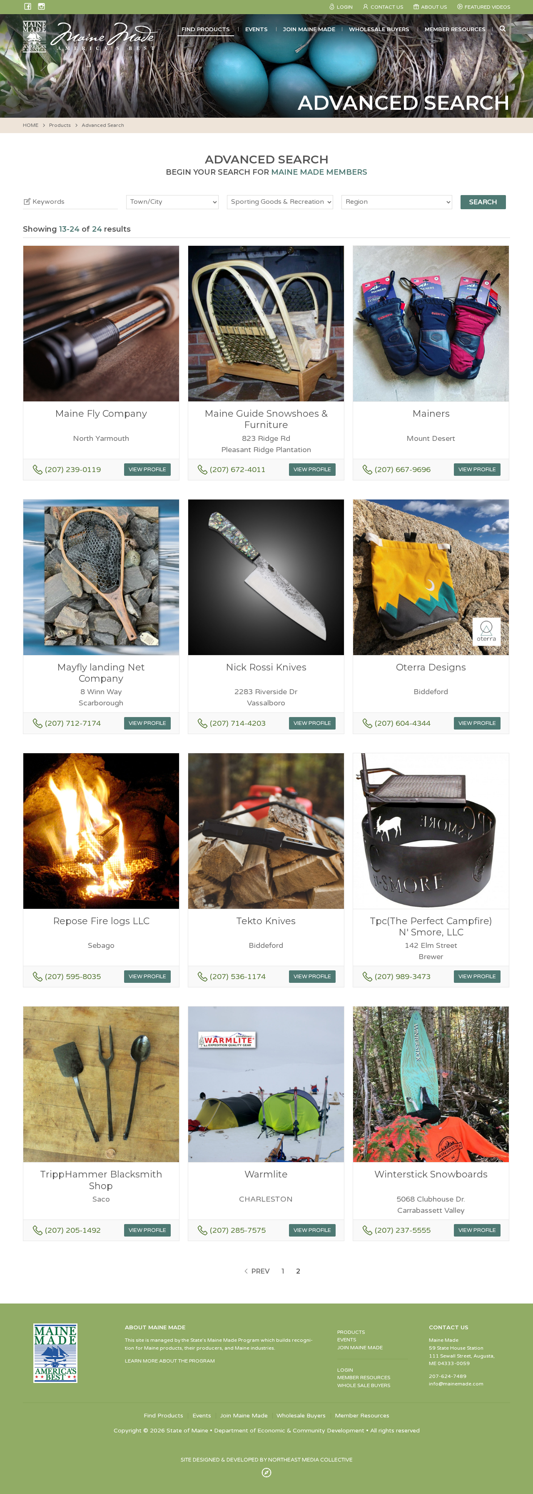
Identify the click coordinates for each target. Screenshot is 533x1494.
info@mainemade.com (456, 1384)
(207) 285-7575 (238, 1230)
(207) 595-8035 (73, 976)
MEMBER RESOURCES (363, 1377)
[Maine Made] (91, 48)
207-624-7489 (447, 1376)
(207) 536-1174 (238, 976)
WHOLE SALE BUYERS (363, 1385)
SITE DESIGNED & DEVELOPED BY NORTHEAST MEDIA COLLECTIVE (267, 1460)
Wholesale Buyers (379, 29)
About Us (434, 7)
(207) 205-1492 (73, 1230)
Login (345, 7)
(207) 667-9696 (403, 469)
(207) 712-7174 (73, 723)
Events (256, 29)
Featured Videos (487, 7)
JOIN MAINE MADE (360, 1348)
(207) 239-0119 (73, 469)
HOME (30, 125)
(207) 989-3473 (403, 976)
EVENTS (346, 1340)
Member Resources (455, 29)
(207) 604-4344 (403, 723)
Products (60, 125)
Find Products (206, 29)
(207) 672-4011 (238, 469)
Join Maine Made (309, 29)
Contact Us (387, 7)
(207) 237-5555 (403, 1230)
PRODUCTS (351, 1332)
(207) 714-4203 (238, 723)
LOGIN (345, 1370)
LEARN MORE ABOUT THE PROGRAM (170, 1361)
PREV (260, 1271)
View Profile (147, 469)
